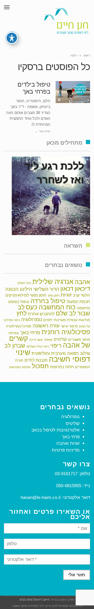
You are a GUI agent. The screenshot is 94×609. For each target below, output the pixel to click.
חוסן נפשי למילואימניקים (25, 295)
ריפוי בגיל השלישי (37, 346)
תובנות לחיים (36, 360)
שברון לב (14, 346)
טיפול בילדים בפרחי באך (33, 88)
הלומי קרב (81, 295)
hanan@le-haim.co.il (41, 497)
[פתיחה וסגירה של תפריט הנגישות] (11, 38)
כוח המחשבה (57, 307)
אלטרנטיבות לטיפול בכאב (55, 430)
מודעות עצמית (78, 320)
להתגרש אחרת (41, 313)
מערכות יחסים (54, 320)
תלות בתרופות (62, 367)
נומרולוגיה (31, 319)
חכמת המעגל (78, 301)
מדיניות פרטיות (66, 450)
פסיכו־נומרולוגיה (18, 326)
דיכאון (82, 288)
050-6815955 (68, 485)
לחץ (21, 313)
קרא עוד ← (42, 131)
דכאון (66, 288)
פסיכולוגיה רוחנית (66, 331)
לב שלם (66, 313)
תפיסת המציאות (20, 367)
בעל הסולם (24, 282)
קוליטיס (60, 339)
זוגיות (66, 295)
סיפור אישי (69, 326)
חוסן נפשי (53, 295)
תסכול (40, 365)
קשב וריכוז (36, 340)
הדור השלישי (46, 289)
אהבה (82, 281)
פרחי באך (30, 332)
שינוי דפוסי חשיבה (53, 355)
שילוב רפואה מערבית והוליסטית (61, 353)
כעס (31, 307)
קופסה (48, 340)
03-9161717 (66, 473)
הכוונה (12, 289)
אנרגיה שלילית (52, 281)
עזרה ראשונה (46, 325)
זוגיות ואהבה (68, 443)
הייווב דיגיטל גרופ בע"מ (35, 599)
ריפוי (56, 345)
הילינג (26, 289)
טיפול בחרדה (48, 301)
